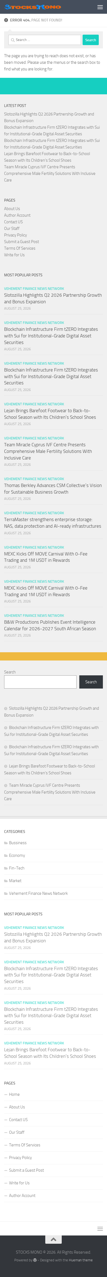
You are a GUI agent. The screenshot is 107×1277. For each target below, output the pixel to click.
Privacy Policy (15, 235)
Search (10, 672)
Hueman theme (81, 1260)
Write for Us (14, 254)
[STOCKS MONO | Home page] (42, 7)
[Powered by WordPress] (35, 1260)
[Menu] (100, 7)
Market (15, 880)
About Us (12, 208)
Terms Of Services (19, 248)
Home (14, 1094)
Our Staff (11, 228)
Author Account (17, 215)
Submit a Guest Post (21, 241)
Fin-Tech (16, 868)
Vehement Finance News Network (34, 289)
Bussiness (18, 842)
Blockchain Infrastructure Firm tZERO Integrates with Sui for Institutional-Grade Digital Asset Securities (51, 335)
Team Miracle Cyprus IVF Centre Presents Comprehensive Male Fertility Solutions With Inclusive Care (49, 173)
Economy (17, 855)
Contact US (13, 221)
